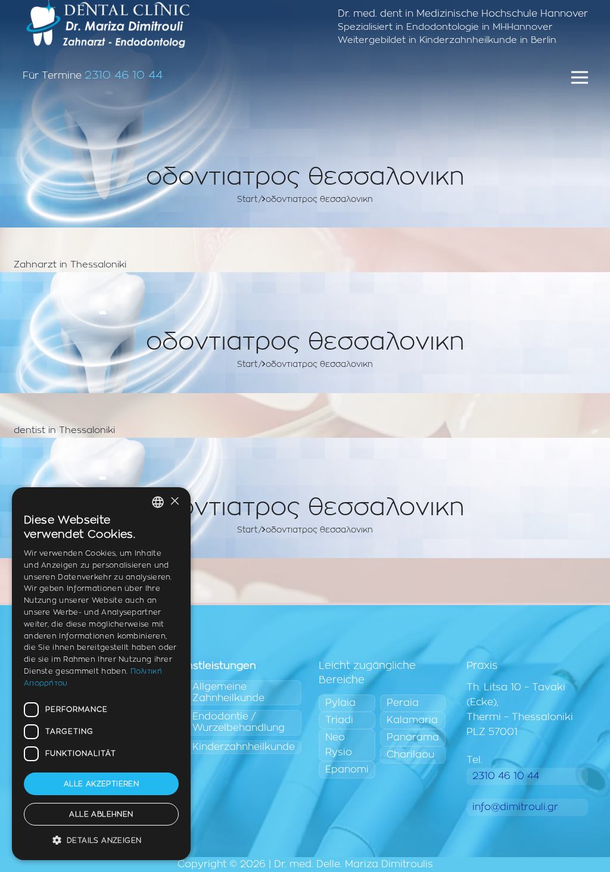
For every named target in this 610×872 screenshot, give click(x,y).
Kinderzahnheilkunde (243, 747)
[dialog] (101, 673)
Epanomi (347, 769)
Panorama (413, 737)
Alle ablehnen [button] (101, 814)
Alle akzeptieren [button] (101, 783)
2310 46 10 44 (124, 75)
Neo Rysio (338, 745)
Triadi (339, 720)
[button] (101, 840)
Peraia (403, 703)
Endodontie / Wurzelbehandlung (238, 722)
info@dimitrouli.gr (515, 807)
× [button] (174, 501)
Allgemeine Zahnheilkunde (228, 692)
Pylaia (340, 703)
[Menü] (579, 77)
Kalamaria (412, 720)
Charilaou (410, 754)
